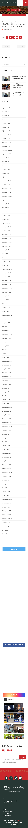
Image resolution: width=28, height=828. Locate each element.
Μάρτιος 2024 (6, 219)
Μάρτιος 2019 (6, 449)
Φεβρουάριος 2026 (7, 131)
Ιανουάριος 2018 (6, 503)
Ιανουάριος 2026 (6, 134)
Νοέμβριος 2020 (6, 372)
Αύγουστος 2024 (6, 200)
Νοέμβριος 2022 (6, 280)
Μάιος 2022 (5, 303)
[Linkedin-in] (12, 10)
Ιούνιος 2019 (5, 438)
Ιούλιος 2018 (5, 480)
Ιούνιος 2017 (5, 530)
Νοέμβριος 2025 (6, 142)
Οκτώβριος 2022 (6, 284)
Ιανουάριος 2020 (6, 411)
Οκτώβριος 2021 (6, 330)
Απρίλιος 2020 (6, 399)
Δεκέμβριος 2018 (6, 461)
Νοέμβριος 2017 (6, 511)
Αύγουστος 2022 (6, 292)
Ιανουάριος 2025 (6, 181)
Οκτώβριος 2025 (6, 146)
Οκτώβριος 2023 (6, 238)
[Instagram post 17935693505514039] (9, 707)
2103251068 (6, 813)
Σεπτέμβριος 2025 (7, 150)
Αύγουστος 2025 (6, 154)
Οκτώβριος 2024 (6, 192)
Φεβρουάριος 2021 (7, 361)
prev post (6, 46)
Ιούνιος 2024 (5, 207)
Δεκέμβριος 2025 (6, 138)
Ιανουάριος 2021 (6, 365)
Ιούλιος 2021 (5, 342)
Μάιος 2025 (5, 165)
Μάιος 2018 (5, 488)
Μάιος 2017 (5, 534)
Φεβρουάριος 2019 (7, 453)
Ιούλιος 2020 (5, 388)
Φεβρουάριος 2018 (7, 499)
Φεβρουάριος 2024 (7, 223)
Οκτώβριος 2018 (6, 468)
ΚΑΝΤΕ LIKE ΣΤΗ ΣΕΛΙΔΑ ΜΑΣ (14, 645)
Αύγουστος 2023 (6, 246)
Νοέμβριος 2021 (6, 326)
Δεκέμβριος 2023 (6, 230)
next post (20, 46)
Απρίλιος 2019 (6, 445)
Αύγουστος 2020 (6, 384)
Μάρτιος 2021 (6, 357)
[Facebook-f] (8, 10)
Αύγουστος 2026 (6, 108)
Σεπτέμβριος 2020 (7, 380)
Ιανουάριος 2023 (6, 273)
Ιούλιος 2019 (5, 434)
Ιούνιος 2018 (5, 484)
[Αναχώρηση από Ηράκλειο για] (9, 718)
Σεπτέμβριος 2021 (7, 334)
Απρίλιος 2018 (6, 491)
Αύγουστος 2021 (6, 338)
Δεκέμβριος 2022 (6, 276)
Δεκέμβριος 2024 (6, 184)
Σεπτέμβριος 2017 (7, 518)
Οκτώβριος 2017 (6, 514)
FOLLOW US (14, 549)
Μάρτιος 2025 (6, 173)
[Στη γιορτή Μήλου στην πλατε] (9, 728)
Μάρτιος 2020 (6, 403)
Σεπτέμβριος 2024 (7, 196)
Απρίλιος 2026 (6, 123)
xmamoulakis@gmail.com (14, 791)
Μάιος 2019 (5, 442)
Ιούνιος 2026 (5, 115)
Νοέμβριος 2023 (6, 234)
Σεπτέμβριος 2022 (7, 288)
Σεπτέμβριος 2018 (7, 472)
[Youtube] (19, 10)
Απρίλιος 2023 (6, 261)
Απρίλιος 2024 (6, 215)
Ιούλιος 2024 (5, 204)
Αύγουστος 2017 (6, 522)
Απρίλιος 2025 (6, 169)
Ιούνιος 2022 (5, 300)
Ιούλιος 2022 (5, 296)
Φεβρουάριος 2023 (7, 269)
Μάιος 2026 (5, 119)
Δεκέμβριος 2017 (6, 507)
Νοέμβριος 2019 (6, 419)
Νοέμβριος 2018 (6, 465)
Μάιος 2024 (5, 211)
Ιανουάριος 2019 (6, 457)
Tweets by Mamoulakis (9, 553)
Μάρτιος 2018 (6, 495)
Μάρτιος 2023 (6, 265)
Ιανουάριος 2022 (6, 319)
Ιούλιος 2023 (5, 250)
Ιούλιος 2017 (5, 526)
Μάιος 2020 (5, 395)
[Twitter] (15, 10)
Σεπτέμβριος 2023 (7, 242)
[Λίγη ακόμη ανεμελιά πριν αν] (19, 739)
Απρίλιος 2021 (6, 353)
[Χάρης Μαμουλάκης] (8, 3)
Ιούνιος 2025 (5, 161)
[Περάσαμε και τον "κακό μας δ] (19, 718)
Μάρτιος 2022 (6, 311)
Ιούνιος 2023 (5, 253)
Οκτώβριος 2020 (6, 376)
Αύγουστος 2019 (6, 430)
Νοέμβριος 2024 (6, 188)
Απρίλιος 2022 (6, 307)
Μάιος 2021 (5, 349)
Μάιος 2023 (5, 257)
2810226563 (6, 803)
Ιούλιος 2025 (5, 158)
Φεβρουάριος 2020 (7, 407)
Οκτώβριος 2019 (6, 422)
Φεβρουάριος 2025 (7, 177)
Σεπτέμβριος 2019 (7, 426)
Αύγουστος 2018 (6, 476)
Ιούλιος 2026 (5, 111)
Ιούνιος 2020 (5, 392)
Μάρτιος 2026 (6, 127)
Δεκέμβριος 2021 (6, 323)
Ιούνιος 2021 (5, 346)
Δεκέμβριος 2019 (6, 415)
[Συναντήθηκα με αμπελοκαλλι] (9, 739)
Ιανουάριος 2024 (6, 227)
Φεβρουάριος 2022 (7, 315)
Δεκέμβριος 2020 (6, 369)
